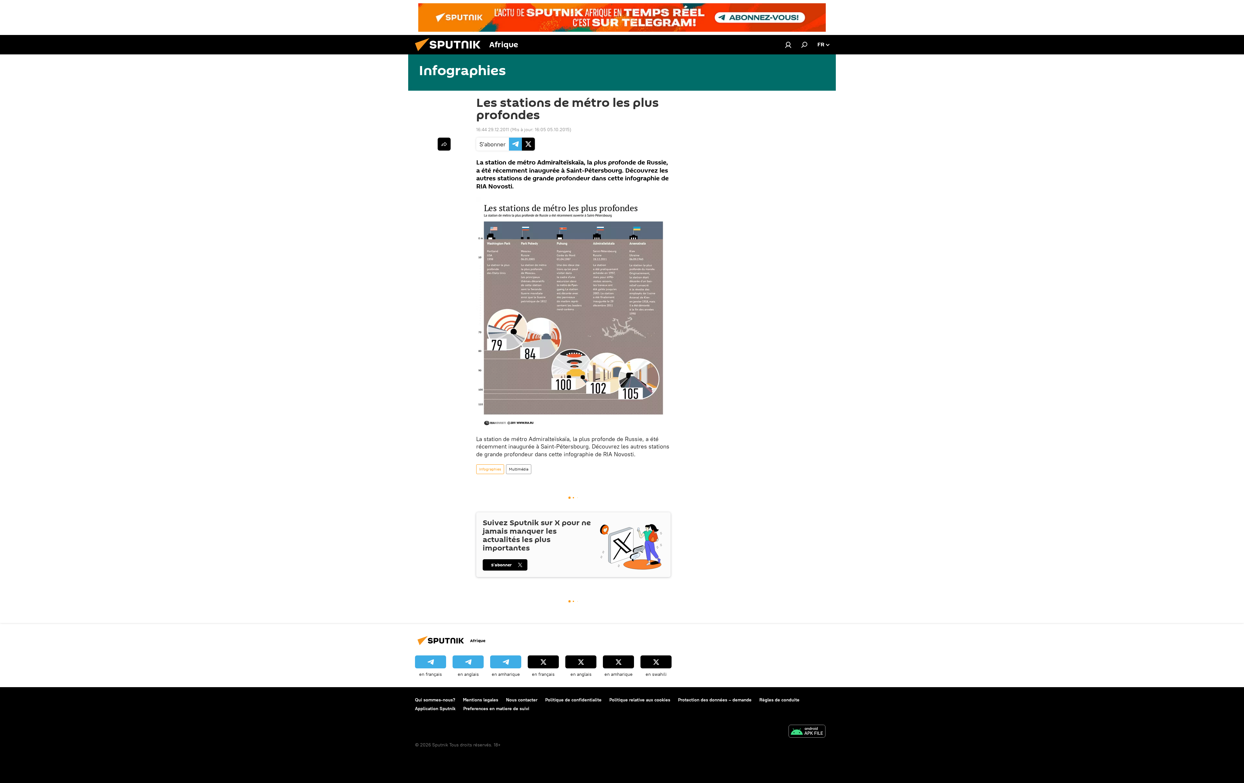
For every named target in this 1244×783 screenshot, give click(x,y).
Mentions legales (480, 700)
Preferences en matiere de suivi (496, 708)
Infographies (490, 469)
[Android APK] (807, 732)
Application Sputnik (435, 708)
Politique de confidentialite (573, 700)
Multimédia (518, 469)
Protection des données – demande (715, 700)
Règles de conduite (779, 700)
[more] (444, 144)
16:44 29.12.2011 (492, 129)
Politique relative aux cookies (639, 700)
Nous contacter (521, 700)
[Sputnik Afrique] (450, 53)
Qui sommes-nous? (435, 700)
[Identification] (788, 44)
